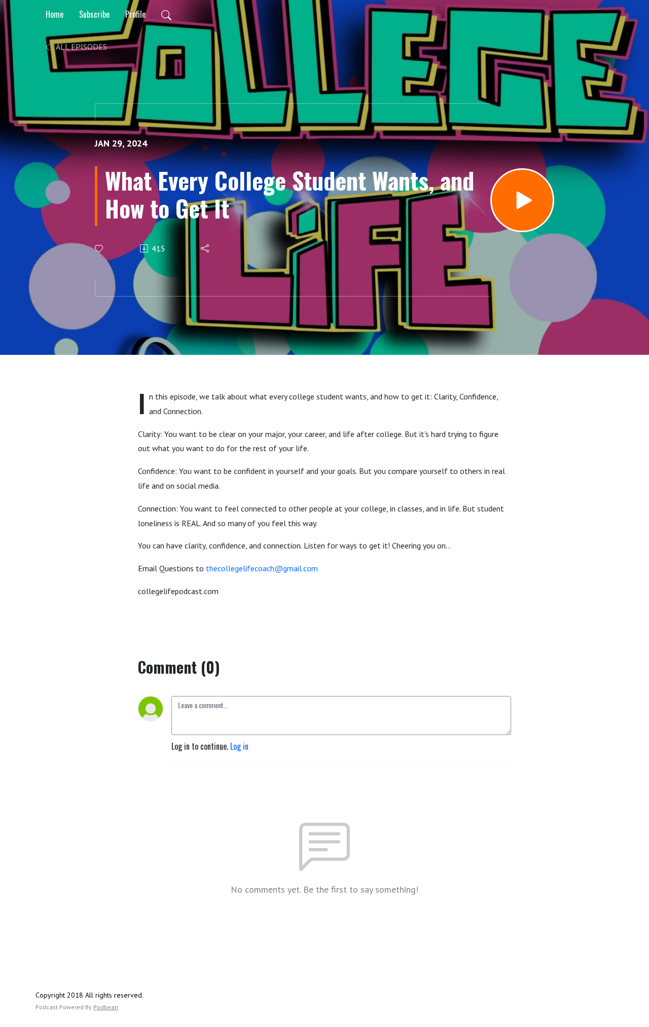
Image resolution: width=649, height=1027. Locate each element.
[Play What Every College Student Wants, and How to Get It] (522, 200)
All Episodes (80, 47)
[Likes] (99, 248)
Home (54, 14)
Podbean (105, 1007)
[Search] (166, 14)
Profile (135, 14)
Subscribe (94, 14)
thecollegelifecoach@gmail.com (262, 568)
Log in (239, 746)
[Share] (205, 248)
